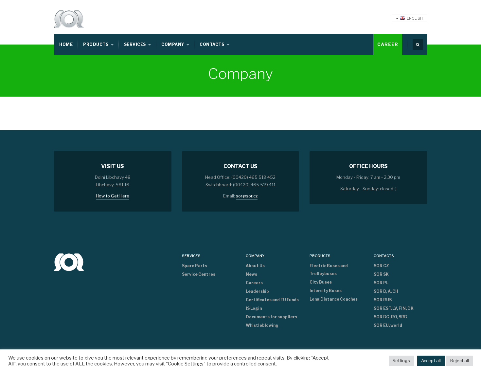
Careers (254, 282)
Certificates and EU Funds (272, 299)
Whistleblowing (262, 325)
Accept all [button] (431, 360)
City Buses (321, 282)
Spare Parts (194, 265)
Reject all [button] (459, 360)
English (415, 18)
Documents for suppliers (271, 316)
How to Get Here (112, 195)
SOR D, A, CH (386, 291)
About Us (255, 265)
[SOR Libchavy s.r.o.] (69, 262)
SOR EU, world (388, 325)
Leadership (257, 291)
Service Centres (198, 274)
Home (66, 44)
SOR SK (381, 274)
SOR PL (381, 282)
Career (387, 44)
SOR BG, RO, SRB (390, 316)
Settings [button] (401, 360)
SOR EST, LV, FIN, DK (394, 308)
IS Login (254, 308)
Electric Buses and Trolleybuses (329, 269)
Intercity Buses (326, 290)
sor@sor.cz (247, 195)
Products (96, 44)
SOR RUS (383, 299)
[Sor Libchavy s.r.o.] (69, 19)
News (251, 274)
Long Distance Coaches (334, 299)
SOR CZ (381, 265)
